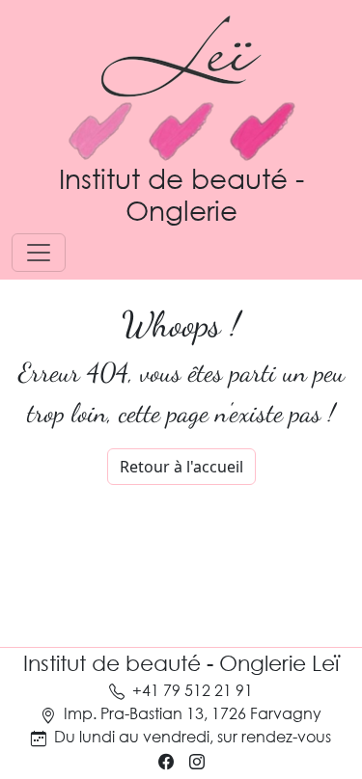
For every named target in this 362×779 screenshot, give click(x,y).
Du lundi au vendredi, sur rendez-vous (192, 736)
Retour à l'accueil (181, 466)
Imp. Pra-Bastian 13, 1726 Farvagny (192, 713)
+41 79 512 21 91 (192, 690)
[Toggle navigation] (39, 252)
